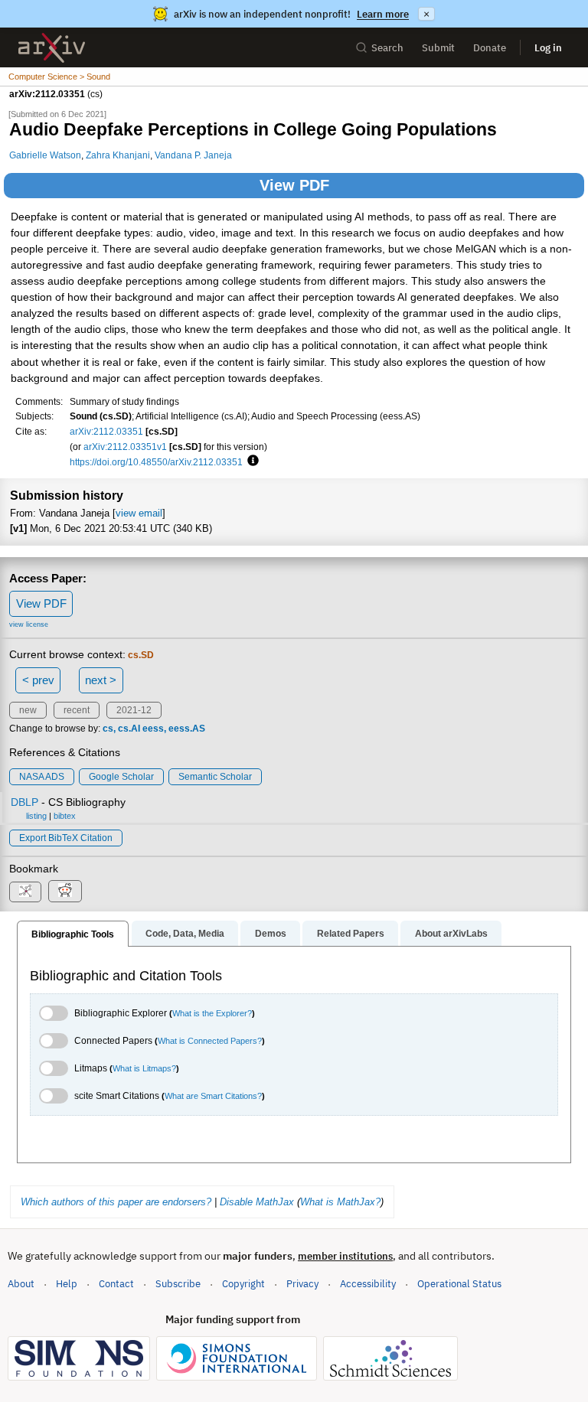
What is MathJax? (340, 1202)
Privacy (302, 1283)
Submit (438, 47)
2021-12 (134, 710)
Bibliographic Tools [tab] (72, 934)
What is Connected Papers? (210, 1040)
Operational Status (459, 1283)
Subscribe (178, 1283)
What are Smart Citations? (213, 1095)
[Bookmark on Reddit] (65, 891)
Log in (548, 47)
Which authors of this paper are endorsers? (116, 1202)
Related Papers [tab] (350, 933)
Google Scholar (121, 776)
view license (28, 624)
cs (108, 728)
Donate (489, 47)
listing (36, 815)
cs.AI (129, 728)
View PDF (294, 185)
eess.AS (186, 728)
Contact (116, 1283)
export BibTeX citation (66, 838)
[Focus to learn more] (251, 461)
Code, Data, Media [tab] (184, 933)
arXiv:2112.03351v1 (125, 447)
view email (139, 513)
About (21, 1283)
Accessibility (368, 1283)
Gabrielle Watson (45, 155)
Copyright (243, 1283)
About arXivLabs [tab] (451, 933)
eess (153, 728)
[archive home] (51, 48)
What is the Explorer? (212, 1013)
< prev (38, 679)
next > (100, 679)
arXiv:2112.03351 (106, 431)
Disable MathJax (257, 1202)
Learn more (383, 14)
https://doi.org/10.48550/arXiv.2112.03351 (156, 462)
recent (77, 710)
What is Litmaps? (144, 1068)
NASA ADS (41, 776)
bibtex (65, 815)
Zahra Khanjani (118, 155)
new (28, 710)
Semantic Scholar (215, 776)
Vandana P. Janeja (193, 155)
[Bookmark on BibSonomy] (25, 892)
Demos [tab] (270, 933)
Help (66, 1283)
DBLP (24, 802)
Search (387, 47)
